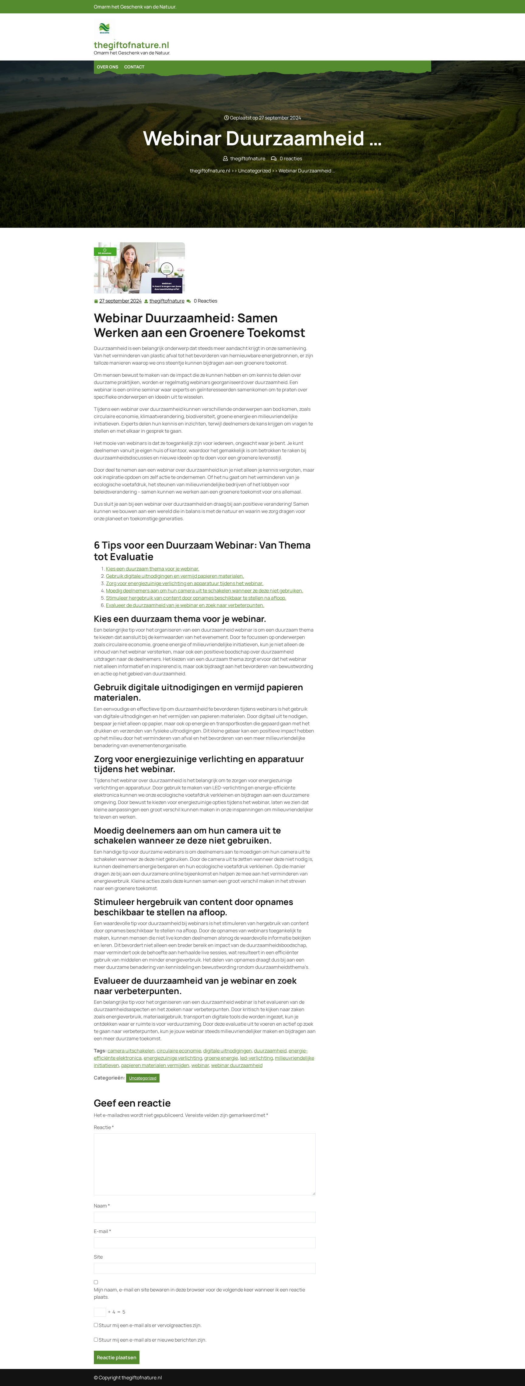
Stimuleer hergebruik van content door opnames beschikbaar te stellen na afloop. (196, 597)
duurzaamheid (270, 1050)
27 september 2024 (120, 301)
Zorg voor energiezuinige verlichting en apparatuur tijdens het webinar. (184, 583)
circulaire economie (179, 1050)
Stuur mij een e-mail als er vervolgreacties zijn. (150, 1325)
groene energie (221, 1058)
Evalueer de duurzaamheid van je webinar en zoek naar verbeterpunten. (185, 605)
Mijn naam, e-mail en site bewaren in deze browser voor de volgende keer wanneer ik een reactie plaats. (199, 1293)
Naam (102, 1205)
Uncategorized (254, 170)
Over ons (107, 67)
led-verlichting (256, 1058)
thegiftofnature (167, 300)
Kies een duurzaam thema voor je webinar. (152, 568)
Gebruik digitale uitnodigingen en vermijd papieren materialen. (175, 576)
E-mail (102, 1231)
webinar (200, 1065)
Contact (134, 67)
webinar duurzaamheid (236, 1065)
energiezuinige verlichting (173, 1058)
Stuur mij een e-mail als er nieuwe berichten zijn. (153, 1339)
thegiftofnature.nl (131, 44)
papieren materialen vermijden (155, 1065)
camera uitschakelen (131, 1050)
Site (98, 1256)
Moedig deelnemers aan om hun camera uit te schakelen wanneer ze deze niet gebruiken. (204, 590)
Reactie (104, 1127)
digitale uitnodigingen (227, 1050)
